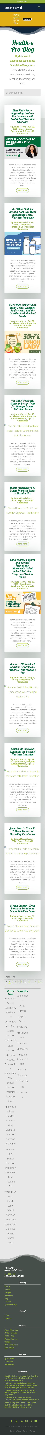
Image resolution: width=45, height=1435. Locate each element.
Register (27, 19)
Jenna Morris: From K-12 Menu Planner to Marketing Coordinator (22, 831)
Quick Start (9, 1358)
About (7, 1287)
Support (7, 1318)
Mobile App (9, 1336)
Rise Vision (9, 1348)
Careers (7, 1301)
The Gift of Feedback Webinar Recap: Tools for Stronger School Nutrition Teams (22, 405)
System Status (10, 1304)
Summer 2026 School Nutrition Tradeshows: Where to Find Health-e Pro (22, 668)
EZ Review (8, 1361)
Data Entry (9, 1364)
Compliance (25, 224)
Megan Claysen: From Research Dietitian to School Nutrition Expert (22, 908)
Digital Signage (10, 1339)
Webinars (8, 1295)
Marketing (22, 1026)
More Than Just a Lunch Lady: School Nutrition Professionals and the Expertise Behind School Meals (22, 310)
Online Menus (10, 1333)
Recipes (22, 1069)
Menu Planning (11, 1330)
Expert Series (25, 128)
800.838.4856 (22, 2)
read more (22, 190)
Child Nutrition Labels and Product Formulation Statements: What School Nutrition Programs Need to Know (22, 568)
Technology (22, 1081)
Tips (29, 418)
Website (7, 1342)
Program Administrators (25, 324)
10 (29, 981)
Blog (6, 1298)
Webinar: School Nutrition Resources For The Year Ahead (17, 18)
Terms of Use (15, 1431)
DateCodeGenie (11, 1345)
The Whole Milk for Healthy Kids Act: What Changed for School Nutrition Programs (22, 213)
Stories (7, 1289)
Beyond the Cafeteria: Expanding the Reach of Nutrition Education (22, 751)
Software (27, 131)
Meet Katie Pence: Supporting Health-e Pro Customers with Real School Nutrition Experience (22, 116)
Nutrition (15, 226)
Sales (6, 1315)
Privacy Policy (29, 1431)
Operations (16, 131)
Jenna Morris (19, 126)
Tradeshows (24, 679)
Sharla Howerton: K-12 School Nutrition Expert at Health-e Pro (22, 490)
